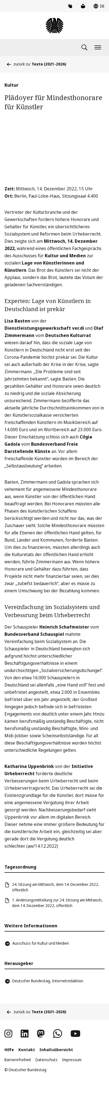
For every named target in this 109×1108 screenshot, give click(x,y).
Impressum (72, 1059)
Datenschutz (46, 1059)
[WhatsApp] (57, 1033)
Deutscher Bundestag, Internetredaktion (47, 980)
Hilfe (9, 1049)
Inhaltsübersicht (56, 1049)
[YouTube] (75, 1033)
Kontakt (26, 1049)
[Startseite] (54, 25)
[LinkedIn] (25, 1033)
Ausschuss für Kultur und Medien (40, 943)
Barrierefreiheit (17, 1059)
